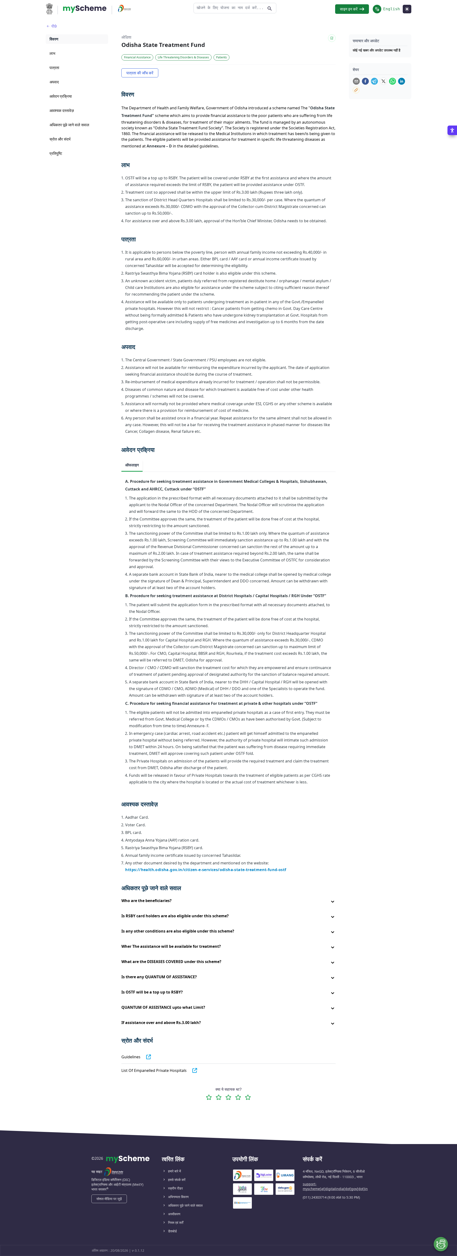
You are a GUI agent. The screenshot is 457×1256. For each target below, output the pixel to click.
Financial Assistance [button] (137, 57)
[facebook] (365, 81)
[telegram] (374, 81)
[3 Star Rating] (228, 1097)
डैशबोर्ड (172, 1231)
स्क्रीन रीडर (175, 1188)
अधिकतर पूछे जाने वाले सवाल (185, 1205)
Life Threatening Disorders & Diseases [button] (183, 57)
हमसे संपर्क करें (176, 1179)
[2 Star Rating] (219, 1097)
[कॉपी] (356, 90)
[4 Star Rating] (238, 1097)
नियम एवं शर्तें (175, 1222)
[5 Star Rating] (248, 1097)
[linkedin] (401, 81)
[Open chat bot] (441, 1244)
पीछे (54, 26)
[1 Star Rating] (209, 1097)
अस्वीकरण (174, 1214)
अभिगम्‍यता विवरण (178, 1197)
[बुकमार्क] (332, 38)
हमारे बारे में (174, 1171)
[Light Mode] (407, 9)
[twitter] (383, 81)
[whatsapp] (392, 81)
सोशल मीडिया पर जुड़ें (109, 1198)
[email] (356, 81)
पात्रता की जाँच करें (139, 73)
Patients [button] (221, 57)
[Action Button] (85, 9)
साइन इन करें (349, 9)
